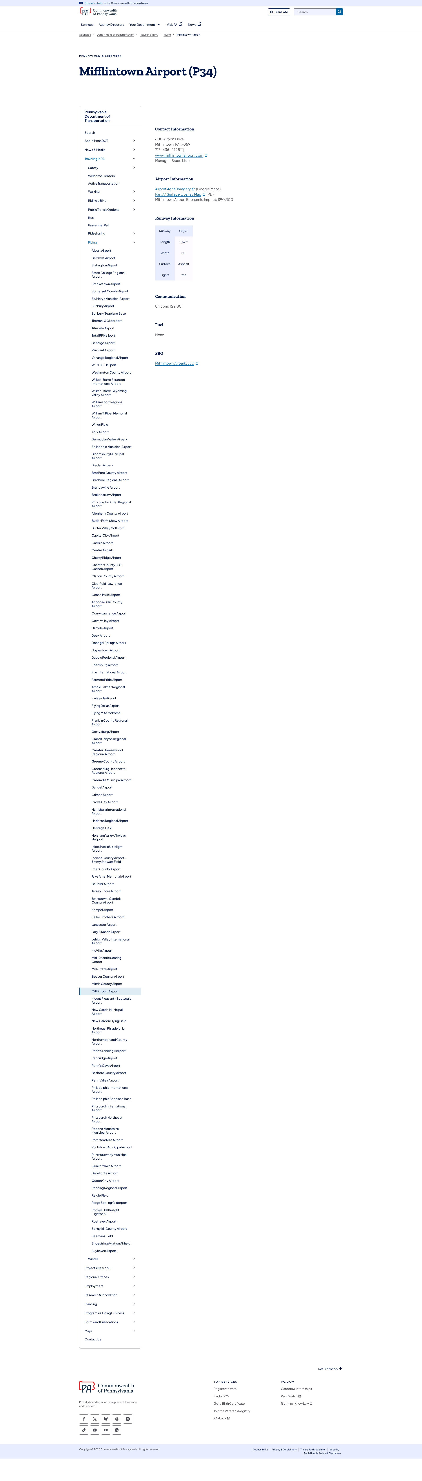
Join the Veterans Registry (232, 1411)
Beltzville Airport (103, 258)
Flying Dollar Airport (106, 706)
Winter (93, 1259)
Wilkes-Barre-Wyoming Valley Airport (109, 393)
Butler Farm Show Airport (110, 520)
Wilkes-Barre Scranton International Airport (108, 381)
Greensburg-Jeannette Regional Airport (109, 771)
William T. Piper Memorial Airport (109, 415)
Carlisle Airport (102, 543)
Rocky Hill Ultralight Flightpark (105, 1212)
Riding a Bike (97, 200)
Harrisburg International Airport (109, 811)
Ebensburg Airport (105, 665)
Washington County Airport (111, 372)
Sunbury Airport (103, 306)
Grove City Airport (105, 802)
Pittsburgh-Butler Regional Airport (111, 504)
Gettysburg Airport (105, 731)
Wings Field (100, 424)
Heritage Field (102, 828)
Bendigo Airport (103, 343)
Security (334, 1449)
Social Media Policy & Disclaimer (322, 1453)
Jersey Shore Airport (106, 891)
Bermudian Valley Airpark (109, 439)
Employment (94, 1286)
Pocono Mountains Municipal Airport (105, 1131)
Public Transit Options (103, 209)
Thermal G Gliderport (107, 321)
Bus (91, 218)
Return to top (328, 1369)
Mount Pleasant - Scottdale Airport (111, 1000)
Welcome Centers (101, 176)
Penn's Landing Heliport (109, 1051)
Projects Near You (97, 1268)
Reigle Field (100, 1195)
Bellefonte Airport (105, 1173)
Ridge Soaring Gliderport (109, 1202)
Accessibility (260, 1449)
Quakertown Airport (106, 1166)
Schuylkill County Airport (109, 1228)
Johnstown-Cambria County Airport (107, 900)
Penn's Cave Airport (106, 1065)
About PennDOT (96, 141)
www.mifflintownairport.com (181, 155)
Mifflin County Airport (107, 984)
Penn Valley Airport (105, 1080)
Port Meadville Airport (107, 1140)
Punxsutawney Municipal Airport (109, 1156)
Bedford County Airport (109, 1073)
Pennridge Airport (104, 1058)
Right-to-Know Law (295, 1403)
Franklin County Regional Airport (109, 722)
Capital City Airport (105, 535)
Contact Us (93, 1339)
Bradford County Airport (109, 473)
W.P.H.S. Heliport (104, 365)
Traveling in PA (94, 159)
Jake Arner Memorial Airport (111, 876)
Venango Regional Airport (110, 357)
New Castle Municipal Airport (107, 1011)
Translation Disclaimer (313, 1449)
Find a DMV (221, 1396)
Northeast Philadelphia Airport (108, 1030)
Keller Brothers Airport (108, 917)
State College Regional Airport (108, 275)
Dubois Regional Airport (109, 657)
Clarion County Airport (108, 576)
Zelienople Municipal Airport (112, 447)
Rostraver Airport (104, 1221)
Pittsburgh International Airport (109, 1108)
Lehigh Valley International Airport (110, 941)
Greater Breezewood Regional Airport (107, 752)
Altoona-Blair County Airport (107, 604)
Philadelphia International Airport (110, 1089)
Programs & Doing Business (104, 1313)
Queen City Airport (105, 1180)
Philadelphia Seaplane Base (111, 1099)
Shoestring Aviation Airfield (111, 1243)
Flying (92, 242)
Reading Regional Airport (109, 1188)
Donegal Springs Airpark (109, 643)
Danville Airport (102, 628)
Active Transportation (103, 183)
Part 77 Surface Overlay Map (180, 194)
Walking (94, 191)
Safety (93, 168)
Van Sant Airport (103, 350)
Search (90, 132)
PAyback (220, 1418)
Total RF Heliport (103, 335)
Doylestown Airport (106, 650)
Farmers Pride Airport (107, 680)
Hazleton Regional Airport (110, 821)
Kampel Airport (102, 910)
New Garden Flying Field (109, 1021)
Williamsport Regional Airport (107, 404)
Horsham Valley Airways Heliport (109, 837)
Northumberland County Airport (109, 1041)
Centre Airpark (102, 550)
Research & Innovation (101, 1295)
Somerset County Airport (110, 291)
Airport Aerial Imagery (175, 189)
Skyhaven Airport (104, 1251)
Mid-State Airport (104, 969)
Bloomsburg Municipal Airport (108, 456)
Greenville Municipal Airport (111, 780)
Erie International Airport (109, 672)
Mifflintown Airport (105, 991)
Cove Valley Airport (105, 621)
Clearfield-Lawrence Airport (107, 585)
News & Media (95, 150)
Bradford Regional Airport (110, 480)
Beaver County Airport (108, 976)
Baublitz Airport (103, 884)
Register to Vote (225, 1389)
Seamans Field (102, 1236)
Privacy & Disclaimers (284, 1449)
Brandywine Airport (106, 487)
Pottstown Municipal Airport (112, 1147)
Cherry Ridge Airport (106, 557)
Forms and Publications (101, 1322)
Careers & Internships (296, 1389)
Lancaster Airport (104, 924)
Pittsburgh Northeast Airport (107, 1119)
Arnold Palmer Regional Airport (108, 689)
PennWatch (289, 1396)
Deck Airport (101, 635)
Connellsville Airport (106, 595)
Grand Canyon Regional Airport (109, 741)
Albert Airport (101, 250)
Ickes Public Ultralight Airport (107, 848)
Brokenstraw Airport (106, 495)
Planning (91, 1304)
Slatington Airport (104, 265)
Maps (89, 1331)
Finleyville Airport (104, 698)
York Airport (100, 432)
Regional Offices (97, 1277)
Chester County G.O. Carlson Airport (107, 567)
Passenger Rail (98, 225)
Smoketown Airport (106, 284)
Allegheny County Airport (110, 513)
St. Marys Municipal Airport (111, 299)
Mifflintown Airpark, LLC (177, 363)
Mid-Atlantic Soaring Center (106, 960)
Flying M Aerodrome (106, 713)
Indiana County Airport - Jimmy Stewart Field (109, 860)
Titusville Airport (103, 328)
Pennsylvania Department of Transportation (97, 116)
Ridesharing (96, 233)
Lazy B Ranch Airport (106, 932)
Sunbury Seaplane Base (109, 313)
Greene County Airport (108, 761)
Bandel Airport (102, 787)
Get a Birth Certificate (229, 1403)
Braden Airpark (102, 465)
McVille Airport (102, 950)
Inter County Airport (106, 869)
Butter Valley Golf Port (108, 528)
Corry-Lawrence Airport (109, 613)
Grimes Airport (102, 795)
